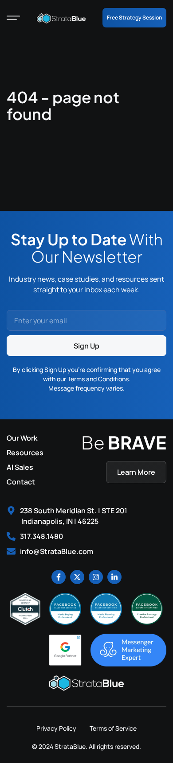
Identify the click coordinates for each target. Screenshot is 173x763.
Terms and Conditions (98, 379)
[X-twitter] (77, 577)
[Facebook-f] (58, 577)
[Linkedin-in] (114, 577)
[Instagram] (96, 577)
